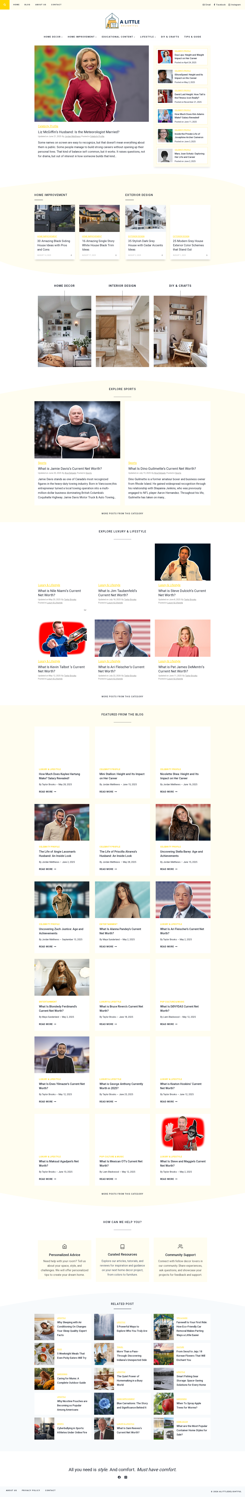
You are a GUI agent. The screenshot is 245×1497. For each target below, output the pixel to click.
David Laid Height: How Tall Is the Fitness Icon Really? (190, 96)
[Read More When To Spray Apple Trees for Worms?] (164, 1404)
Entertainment (109, 924)
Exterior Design (136, 236)
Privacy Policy (31, 1490)
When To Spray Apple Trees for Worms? (189, 1405)
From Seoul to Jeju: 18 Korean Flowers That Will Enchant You (191, 1355)
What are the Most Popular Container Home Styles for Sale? (192, 1430)
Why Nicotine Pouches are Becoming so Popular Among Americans (72, 1405)
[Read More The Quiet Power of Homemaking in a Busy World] (104, 1379)
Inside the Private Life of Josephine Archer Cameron (189, 136)
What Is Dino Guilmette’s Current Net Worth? (162, 469)
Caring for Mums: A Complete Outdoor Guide (71, 1380)
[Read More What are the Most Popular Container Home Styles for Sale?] (164, 1429)
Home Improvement (47, 236)
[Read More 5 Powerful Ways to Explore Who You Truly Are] (104, 1327)
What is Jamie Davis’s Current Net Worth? (70, 469)
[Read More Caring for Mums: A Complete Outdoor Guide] (44, 1379)
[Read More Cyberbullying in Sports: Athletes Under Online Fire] (44, 1429)
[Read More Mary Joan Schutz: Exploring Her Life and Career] (165, 155)
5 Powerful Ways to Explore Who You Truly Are (132, 1328)
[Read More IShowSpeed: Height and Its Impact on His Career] (165, 76)
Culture (180, 1347)
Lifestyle (61, 1318)
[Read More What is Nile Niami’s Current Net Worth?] (62, 562)
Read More (47, 791)
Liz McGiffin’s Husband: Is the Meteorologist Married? (78, 132)
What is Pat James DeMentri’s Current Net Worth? (181, 669)
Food (59, 1349)
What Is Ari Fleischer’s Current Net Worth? (121, 669)
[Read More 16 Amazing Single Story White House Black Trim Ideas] (99, 218)
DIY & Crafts (170, 37)
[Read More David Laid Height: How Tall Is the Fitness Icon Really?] (165, 96)
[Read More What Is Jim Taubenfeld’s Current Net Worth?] (122, 562)
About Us (40, 5)
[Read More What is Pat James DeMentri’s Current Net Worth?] (183, 638)
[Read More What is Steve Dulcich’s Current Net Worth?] (183, 562)
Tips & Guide (192, 37)
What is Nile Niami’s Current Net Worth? (59, 593)
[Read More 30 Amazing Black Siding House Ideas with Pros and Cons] (54, 218)
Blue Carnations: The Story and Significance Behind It (132, 1405)
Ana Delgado (70, 473)
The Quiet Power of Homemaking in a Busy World (129, 1380)
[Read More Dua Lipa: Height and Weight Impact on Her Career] (165, 56)
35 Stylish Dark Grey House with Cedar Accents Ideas (145, 245)
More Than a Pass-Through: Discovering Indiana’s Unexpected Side (132, 1355)
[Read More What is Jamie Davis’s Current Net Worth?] (77, 429)
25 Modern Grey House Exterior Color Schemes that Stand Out (188, 245)
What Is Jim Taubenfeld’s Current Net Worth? (117, 593)
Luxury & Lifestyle (130, 531)
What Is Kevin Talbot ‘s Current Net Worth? (61, 669)
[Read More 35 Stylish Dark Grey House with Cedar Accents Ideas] (145, 218)
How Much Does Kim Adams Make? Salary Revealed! (189, 116)
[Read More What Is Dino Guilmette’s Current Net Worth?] (168, 429)
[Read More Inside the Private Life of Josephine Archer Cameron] (165, 135)
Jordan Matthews (73, 136)
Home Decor (64, 285)
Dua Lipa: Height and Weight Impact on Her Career (189, 57)
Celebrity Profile (48, 126)
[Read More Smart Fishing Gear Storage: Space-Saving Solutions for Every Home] (164, 1379)
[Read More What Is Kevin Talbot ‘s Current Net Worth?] (62, 638)
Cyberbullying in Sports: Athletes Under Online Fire (72, 1430)
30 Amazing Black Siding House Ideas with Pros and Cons (53, 245)
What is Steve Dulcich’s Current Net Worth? (182, 593)
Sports (42, 463)
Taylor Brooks (70, 599)
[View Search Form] (4, 5)
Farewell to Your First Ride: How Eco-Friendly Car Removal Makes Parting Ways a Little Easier (192, 1329)
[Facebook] (119, 1477)
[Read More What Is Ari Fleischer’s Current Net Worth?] (122, 638)
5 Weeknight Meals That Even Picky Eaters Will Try (71, 1355)
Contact (56, 5)
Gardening (62, 1374)
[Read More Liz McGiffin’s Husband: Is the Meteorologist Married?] (91, 83)
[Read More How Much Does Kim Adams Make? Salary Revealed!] (165, 116)
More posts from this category (122, 513)
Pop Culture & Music (172, 1002)
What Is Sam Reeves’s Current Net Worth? (129, 1430)
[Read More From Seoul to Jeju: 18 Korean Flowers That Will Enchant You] (164, 1354)
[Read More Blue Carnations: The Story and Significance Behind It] (104, 1404)
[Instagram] (126, 1477)
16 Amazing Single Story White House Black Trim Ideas (98, 245)
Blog (27, 5)
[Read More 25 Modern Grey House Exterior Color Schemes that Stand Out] (190, 218)
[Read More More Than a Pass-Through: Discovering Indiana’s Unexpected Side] (104, 1354)
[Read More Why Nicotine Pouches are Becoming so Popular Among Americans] (44, 1404)
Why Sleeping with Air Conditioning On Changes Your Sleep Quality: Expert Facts (72, 1329)
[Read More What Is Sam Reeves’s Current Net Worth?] (104, 1429)
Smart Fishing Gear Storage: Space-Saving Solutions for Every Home (191, 1380)
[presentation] (61, 745)
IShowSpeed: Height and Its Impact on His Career (189, 76)
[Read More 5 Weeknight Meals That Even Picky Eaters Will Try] (44, 1354)
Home (16, 5)
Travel (120, 1347)
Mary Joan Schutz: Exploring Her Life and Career (189, 155)
